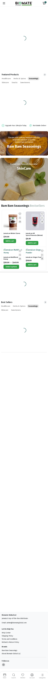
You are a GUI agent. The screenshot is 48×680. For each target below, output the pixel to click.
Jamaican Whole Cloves (11, 233)
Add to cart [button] (10, 241)
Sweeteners (25, 82)
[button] (44, 3)
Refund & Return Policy (10, 642)
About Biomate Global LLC (11, 654)
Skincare (5, 82)
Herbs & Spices (20, 78)
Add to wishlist (20, 214)
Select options (11, 267)
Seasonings (33, 78)
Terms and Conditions (9, 639)
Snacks (14, 82)
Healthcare (6, 78)
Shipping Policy (7, 636)
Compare (20, 221)
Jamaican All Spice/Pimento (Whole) (34, 234)
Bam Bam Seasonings (9, 650)
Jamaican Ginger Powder (34, 257)
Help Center (6, 633)
